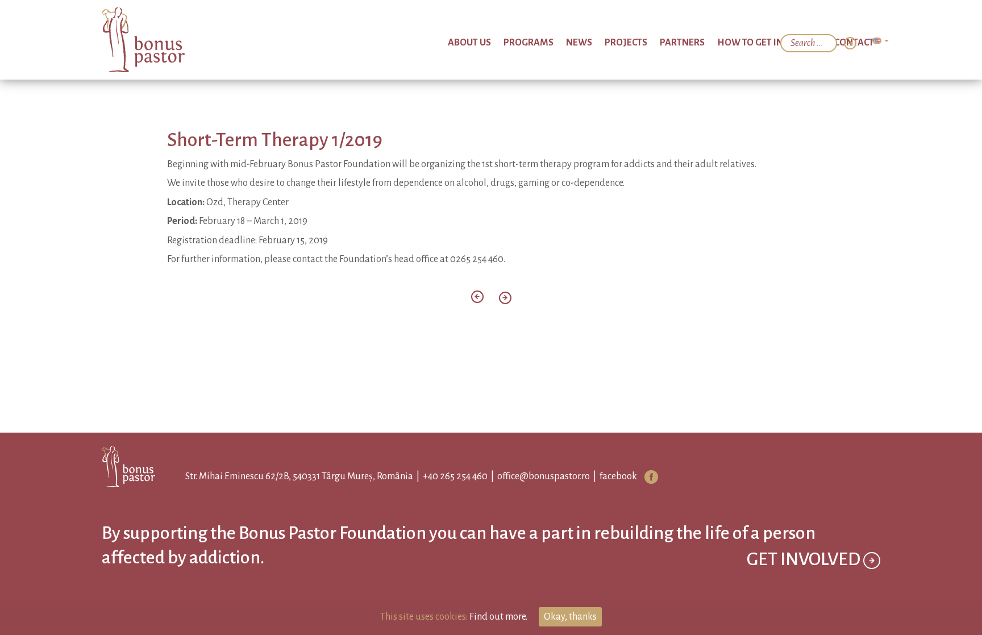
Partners (717, 42)
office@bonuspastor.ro (533, 476)
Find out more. (498, 617)
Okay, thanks (570, 617)
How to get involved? (789, 42)
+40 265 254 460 (445, 476)
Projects (672, 42)
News (635, 42)
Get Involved (805, 587)
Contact (858, 42)
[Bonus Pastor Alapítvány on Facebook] (641, 477)
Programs (594, 42)
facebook (608, 476)
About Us (546, 42)
